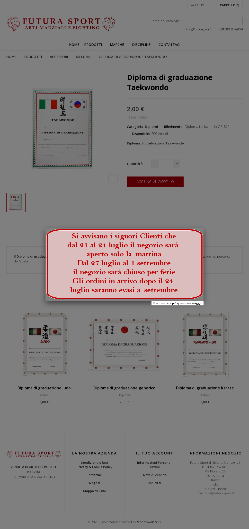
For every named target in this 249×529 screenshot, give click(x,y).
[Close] (203, 228)
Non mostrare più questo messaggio (177, 303)
